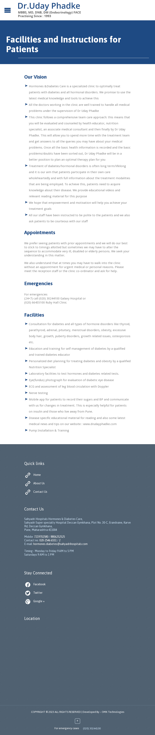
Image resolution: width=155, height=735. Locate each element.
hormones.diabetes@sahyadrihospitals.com (60, 544)
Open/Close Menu (8, 10)
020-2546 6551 (48, 540)
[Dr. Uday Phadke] (49, 10)
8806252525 (58, 536)
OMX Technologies (113, 711)
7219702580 (41, 536)
